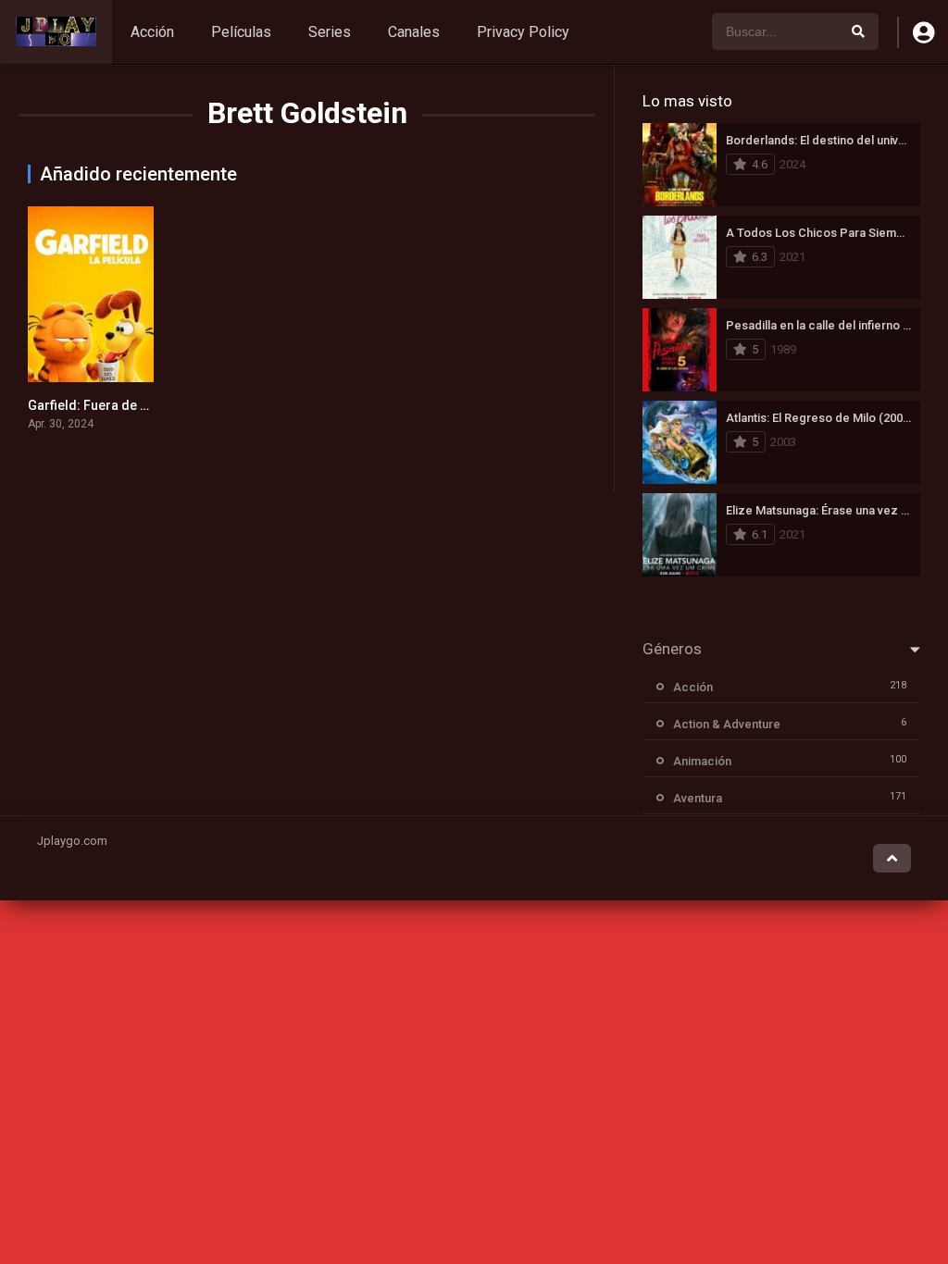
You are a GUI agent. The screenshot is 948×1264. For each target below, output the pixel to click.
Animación (702, 761)
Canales (414, 32)
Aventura (697, 798)
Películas (241, 32)
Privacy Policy (523, 32)
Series (329, 32)
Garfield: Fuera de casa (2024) (119, 405)
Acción (152, 32)
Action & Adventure (726, 724)
